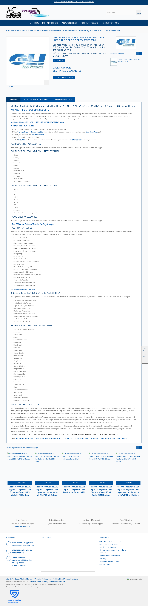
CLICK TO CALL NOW (64, 77)
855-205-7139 (77, 140)
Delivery (102, 559)
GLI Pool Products (53, 31)
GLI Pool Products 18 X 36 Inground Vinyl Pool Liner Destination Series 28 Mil (74, 489)
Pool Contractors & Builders (109, 544)
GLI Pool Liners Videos (63, 99)
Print (11, 86)
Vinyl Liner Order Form (107, 547)
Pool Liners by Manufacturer (36, 31)
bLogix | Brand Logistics (33, 587)
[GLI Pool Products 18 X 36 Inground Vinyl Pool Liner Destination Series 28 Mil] (74, 466)
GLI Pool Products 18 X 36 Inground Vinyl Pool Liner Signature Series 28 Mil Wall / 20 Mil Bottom (101, 490)
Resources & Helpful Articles (109, 556)
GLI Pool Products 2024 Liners (36, 99)
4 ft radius (100, 438)
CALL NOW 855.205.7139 (22, 526)
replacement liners (22, 438)
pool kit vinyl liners (77, 438)
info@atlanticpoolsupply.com (22, 543)
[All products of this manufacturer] (126, 42)
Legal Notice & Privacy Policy (109, 561)
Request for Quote (111, 23)
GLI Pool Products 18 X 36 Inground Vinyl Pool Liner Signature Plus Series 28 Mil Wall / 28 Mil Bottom (128, 490)
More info (13, 99)
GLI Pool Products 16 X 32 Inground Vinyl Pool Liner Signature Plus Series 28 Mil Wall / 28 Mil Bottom (47, 490)
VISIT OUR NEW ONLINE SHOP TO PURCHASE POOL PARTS (74, 2)
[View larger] (46, 82)
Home (36, 23)
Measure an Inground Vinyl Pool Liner (112, 550)
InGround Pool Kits (50, 23)
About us (102, 553)
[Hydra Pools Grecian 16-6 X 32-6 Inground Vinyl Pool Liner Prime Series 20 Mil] (113, 62)
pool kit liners (66, 438)
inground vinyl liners (37, 438)
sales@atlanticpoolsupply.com (23, 545)
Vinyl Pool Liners (69, 23)
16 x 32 (124, 438)
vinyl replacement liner (52, 438)
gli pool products (115, 438)
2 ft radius (93, 438)
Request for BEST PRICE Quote (110, 541)
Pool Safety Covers (89, 23)
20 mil (107, 438)
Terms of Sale (104, 564)
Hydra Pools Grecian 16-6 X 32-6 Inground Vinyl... (129, 60)
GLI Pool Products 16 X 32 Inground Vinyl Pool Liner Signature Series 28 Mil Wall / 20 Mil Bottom (20, 490)
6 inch (87, 438)
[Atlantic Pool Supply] (27, 12)
